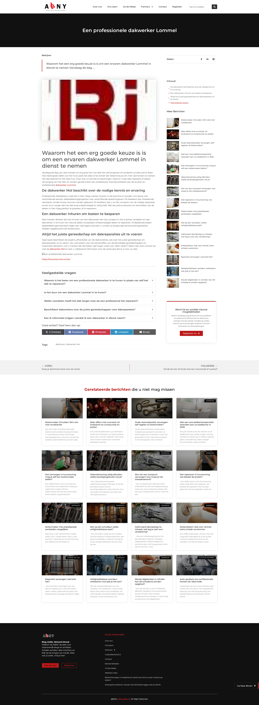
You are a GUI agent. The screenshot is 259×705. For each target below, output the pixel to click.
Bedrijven (46, 55)
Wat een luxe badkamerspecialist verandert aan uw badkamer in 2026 (197, 424)
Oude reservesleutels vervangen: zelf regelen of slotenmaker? (151, 423)
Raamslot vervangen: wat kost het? (197, 257)
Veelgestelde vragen (179, 103)
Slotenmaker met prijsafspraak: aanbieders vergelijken (61, 528)
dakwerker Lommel (66, 185)
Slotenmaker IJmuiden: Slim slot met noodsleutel (61, 423)
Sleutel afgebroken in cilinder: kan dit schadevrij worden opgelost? (150, 581)
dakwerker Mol (57, 249)
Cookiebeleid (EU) (113, 654)
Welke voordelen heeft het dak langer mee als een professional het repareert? (99, 301)
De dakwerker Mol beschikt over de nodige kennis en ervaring (192, 88)
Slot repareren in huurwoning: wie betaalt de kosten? (195, 475)
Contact (163, 6)
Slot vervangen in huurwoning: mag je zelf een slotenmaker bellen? (60, 477)
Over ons (97, 6)
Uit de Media (129, 6)
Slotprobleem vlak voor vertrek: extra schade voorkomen (196, 528)
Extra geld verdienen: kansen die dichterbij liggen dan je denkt (133, 685)
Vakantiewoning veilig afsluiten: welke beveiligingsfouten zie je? (106, 475)
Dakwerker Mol (73, 344)
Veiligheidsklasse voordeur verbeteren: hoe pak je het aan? (106, 580)
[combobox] (200, 6)
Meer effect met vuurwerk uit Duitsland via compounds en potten (105, 424)
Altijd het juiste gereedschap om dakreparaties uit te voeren (192, 97)
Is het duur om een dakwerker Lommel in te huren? (99, 292)
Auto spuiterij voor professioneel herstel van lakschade (196, 580)
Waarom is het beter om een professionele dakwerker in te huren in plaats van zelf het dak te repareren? (99, 282)
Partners (145, 6)
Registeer (177, 6)
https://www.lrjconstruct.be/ (56, 259)
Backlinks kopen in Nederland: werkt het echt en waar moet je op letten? (134, 678)
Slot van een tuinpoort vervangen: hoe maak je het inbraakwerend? (149, 477)
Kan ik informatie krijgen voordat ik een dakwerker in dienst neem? (99, 318)
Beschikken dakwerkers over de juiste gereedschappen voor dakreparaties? (99, 309)
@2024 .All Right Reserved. (129, 699)
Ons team (112, 6)
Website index (111, 673)
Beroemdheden (112, 664)
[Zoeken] (214, 6)
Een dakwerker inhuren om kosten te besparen (191, 93)
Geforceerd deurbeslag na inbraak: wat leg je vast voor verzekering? (149, 529)
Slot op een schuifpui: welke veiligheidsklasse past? (104, 528)
